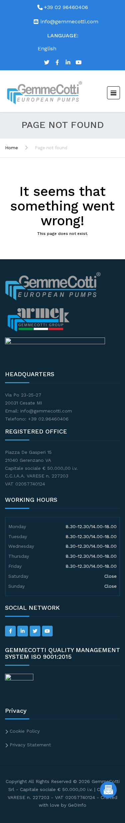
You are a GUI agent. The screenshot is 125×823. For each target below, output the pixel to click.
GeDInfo (77, 805)
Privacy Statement (30, 744)
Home (11, 147)
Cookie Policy (25, 731)
